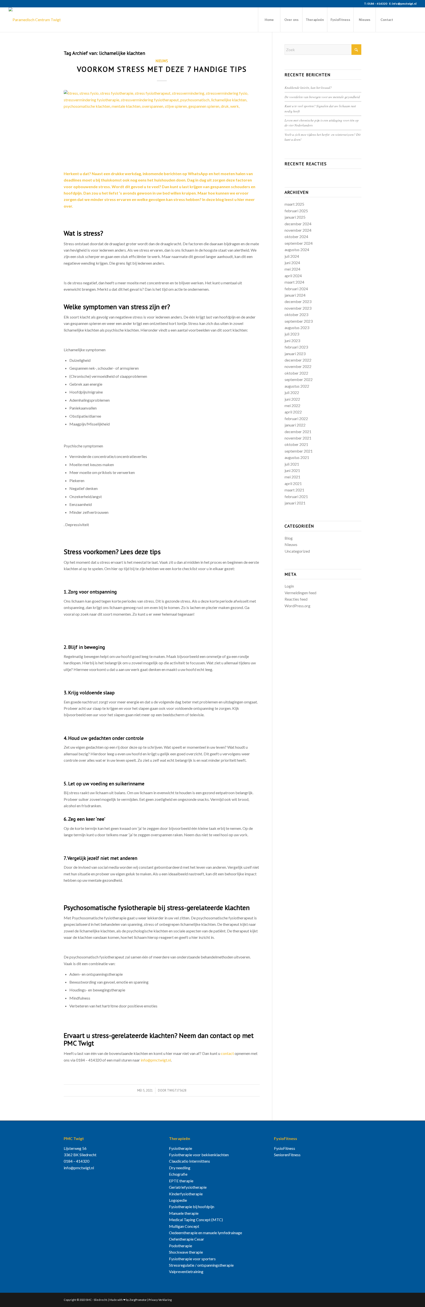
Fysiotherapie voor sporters (192, 1258)
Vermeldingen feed (300, 592)
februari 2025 (296, 210)
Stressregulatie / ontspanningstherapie (201, 1265)
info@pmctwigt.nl (156, 1060)
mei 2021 (292, 476)
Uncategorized (297, 551)
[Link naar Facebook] (405, 19)
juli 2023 (292, 334)
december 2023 (298, 301)
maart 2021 (294, 489)
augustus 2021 (297, 457)
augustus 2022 (297, 386)
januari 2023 (295, 353)
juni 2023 (292, 340)
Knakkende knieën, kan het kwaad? (308, 87)
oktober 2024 (296, 236)
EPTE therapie (181, 1180)
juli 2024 (292, 256)
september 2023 (299, 321)
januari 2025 (295, 217)
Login (289, 586)
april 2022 (293, 412)
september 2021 (299, 451)
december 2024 (298, 223)
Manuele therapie (183, 1213)
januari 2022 (295, 425)
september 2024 (299, 243)
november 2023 (298, 308)
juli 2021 (292, 464)
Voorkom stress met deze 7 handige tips (162, 69)
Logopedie (178, 1200)
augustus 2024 (297, 249)
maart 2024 (294, 282)
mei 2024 (292, 269)
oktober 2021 (296, 444)
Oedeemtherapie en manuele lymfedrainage (205, 1232)
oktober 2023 (296, 314)
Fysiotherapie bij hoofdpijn (191, 1206)
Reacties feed (296, 599)
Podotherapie (180, 1245)
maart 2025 (294, 204)
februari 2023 (296, 347)
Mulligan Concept (184, 1226)
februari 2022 (296, 418)
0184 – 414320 (76, 1161)
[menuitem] (269, 19)
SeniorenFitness (287, 1154)
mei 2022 (292, 405)
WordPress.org (297, 605)
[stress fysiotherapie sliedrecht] (162, 127)
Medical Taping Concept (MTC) (196, 1219)
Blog (289, 538)
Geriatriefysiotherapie (188, 1187)
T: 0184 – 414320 (375, 3)
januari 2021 (295, 503)
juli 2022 (292, 392)
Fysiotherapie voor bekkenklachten (199, 1154)
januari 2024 (295, 295)
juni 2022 (292, 399)
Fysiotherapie (180, 1148)
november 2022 (298, 366)
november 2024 (298, 230)
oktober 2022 (296, 373)
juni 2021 (292, 470)
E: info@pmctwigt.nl (402, 3)
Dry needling (179, 1167)
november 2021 (298, 438)
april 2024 (293, 275)
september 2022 (299, 379)
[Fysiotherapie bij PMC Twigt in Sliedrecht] (35, 19)
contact (227, 1053)
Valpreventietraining (186, 1271)
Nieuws (162, 61)
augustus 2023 (297, 327)
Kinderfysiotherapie (186, 1193)
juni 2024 (292, 262)
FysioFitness (284, 1148)
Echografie (178, 1174)
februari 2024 (296, 288)
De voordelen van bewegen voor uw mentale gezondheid (322, 96)
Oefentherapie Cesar (186, 1239)
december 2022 (298, 360)
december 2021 (298, 431)
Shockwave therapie (186, 1252)
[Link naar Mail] (412, 19)
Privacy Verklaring (160, 1299)
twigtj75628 (176, 1090)
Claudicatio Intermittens (189, 1161)
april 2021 (293, 483)
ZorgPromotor (138, 1299)
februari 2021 (296, 496)
